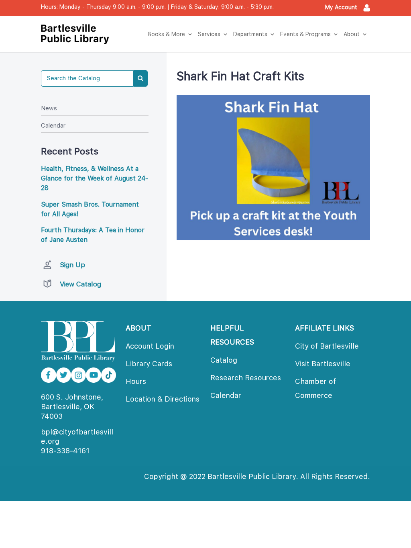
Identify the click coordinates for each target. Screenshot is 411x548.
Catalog (223, 360)
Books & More (166, 34)
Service (209, 34)
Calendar (53, 125)
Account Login (150, 346)
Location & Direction (162, 399)
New (49, 108)
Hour (136, 381)
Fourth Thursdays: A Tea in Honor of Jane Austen (92, 235)
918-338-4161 (65, 451)
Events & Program (305, 34)
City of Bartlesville (327, 346)
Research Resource (245, 377)
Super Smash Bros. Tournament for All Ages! (90, 209)
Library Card (149, 363)
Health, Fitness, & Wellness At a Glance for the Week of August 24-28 (94, 178)
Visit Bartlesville (322, 363)
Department (250, 34)
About (352, 34)
